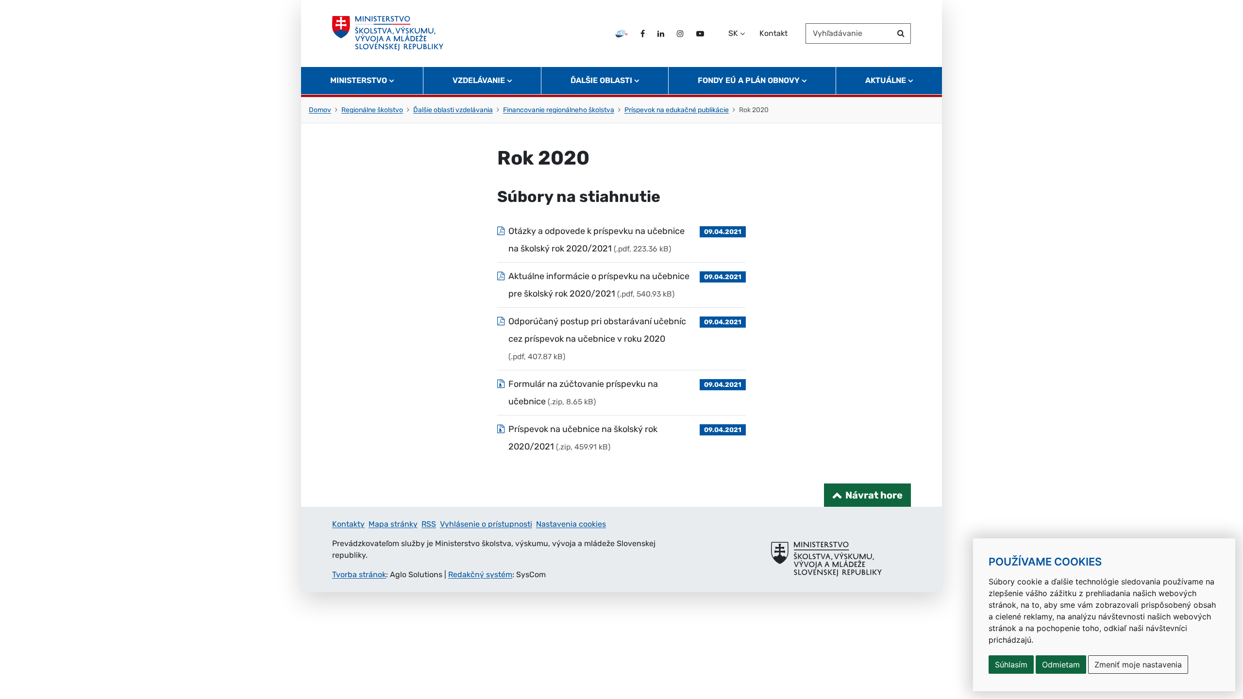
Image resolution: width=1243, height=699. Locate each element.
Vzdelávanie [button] (479, 80)
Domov (320, 110)
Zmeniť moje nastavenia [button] (1138, 664)
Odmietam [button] (1061, 664)
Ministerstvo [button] (358, 80)
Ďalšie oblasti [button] (601, 80)
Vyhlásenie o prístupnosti (486, 524)
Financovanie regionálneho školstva (558, 110)
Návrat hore (874, 495)
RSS (428, 524)
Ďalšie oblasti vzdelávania (453, 110)
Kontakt (773, 33)
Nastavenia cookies (571, 524)
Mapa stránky (393, 524)
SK (733, 33)
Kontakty (348, 524)
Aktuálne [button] (885, 80)
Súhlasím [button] (1011, 664)
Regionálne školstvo (372, 110)
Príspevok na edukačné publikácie (676, 110)
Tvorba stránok (359, 574)
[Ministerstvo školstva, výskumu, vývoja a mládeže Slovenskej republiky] (387, 33)
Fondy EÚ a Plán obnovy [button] (749, 80)
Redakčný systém (480, 574)
